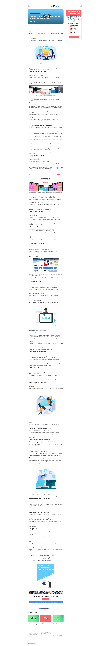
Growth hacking (32, 13)
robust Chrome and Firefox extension (36, 209)
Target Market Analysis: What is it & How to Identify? (41, 560)
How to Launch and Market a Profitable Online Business (42, 562)
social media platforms (35, 167)
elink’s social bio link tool (35, 192)
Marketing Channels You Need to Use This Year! (45, 624)
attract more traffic (44, 30)
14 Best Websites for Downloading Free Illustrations (43, 365)
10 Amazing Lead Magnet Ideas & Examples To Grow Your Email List (46, 455)
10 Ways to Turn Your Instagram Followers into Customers (42, 555)
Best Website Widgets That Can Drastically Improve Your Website (44, 557)
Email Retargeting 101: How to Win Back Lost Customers (44, 349)
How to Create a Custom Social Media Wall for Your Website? (43, 558)
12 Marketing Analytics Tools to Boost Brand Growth (33, 624)
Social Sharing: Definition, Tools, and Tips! (41, 439)
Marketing (37, 13)
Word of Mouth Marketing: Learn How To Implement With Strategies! (58, 625)
